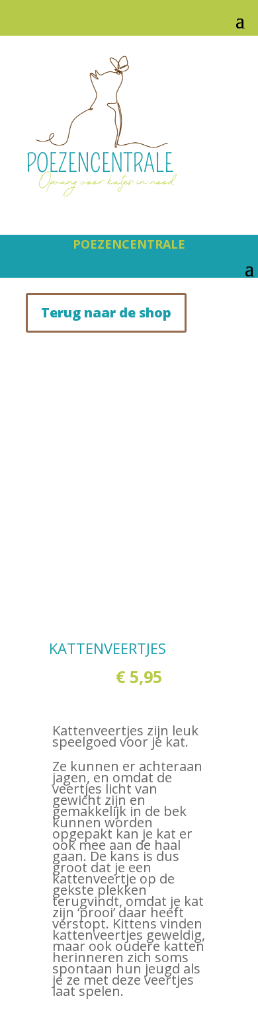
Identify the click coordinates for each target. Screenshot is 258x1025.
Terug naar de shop (106, 312)
